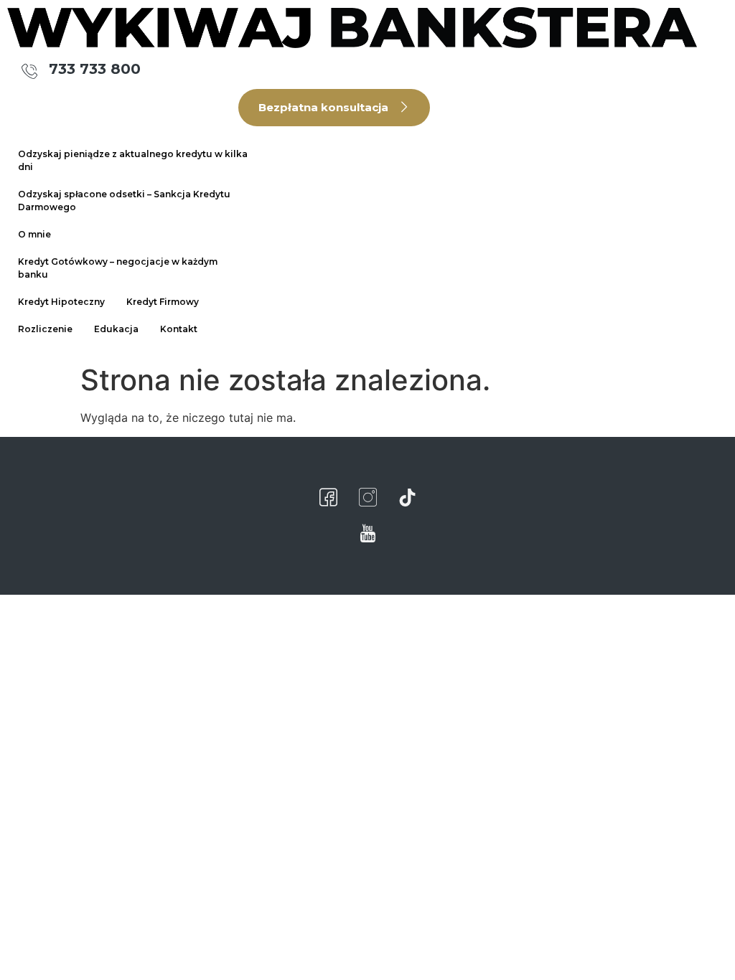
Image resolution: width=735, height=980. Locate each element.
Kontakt (178, 329)
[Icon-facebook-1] (328, 498)
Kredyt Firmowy (162, 301)
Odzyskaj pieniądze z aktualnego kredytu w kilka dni (133, 160)
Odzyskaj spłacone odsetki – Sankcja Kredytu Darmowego (124, 200)
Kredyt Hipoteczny (61, 301)
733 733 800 (95, 68)
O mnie (34, 234)
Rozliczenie (45, 329)
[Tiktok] (407, 498)
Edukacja (116, 329)
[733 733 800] (30, 70)
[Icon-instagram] (367, 498)
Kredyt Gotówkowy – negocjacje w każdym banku (117, 268)
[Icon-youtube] (367, 534)
